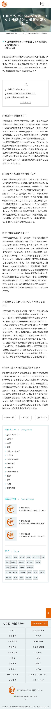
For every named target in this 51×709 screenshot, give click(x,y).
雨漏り (9, 484)
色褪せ (9, 475)
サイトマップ (38, 680)
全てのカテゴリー (13, 435)
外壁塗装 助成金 (13, 459)
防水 (8, 480)
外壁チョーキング (13, 451)
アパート (28, 577)
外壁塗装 (10, 455)
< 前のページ (9, 417)
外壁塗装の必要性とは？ (17, 89)
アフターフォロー (11, 572)
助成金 (9, 443)
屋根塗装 (10, 467)
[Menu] (47, 3)
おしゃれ (30, 562)
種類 (15, 557)
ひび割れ (10, 439)
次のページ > (42, 417)
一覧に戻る (25, 417)
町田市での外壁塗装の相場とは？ (21, 93)
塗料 (8, 447)
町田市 (22, 567)
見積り (42, 572)
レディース (36, 557)
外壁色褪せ (11, 463)
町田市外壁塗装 (12, 471)
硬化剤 (22, 557)
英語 (7, 567)
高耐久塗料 (11, 488)
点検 (15, 577)
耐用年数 (21, 562)
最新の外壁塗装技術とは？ (18, 97)
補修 (21, 577)
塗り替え (8, 577)
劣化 (29, 572)
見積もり (8, 557)
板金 (35, 572)
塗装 (35, 577)
